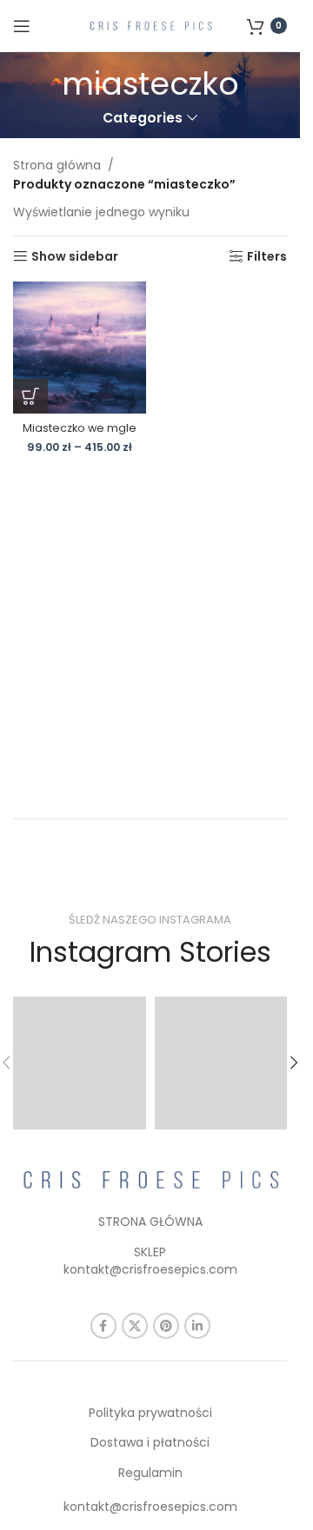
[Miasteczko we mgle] (79, 347)
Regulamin (150, 1472)
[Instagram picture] (79, 1063)
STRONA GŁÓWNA (150, 1221)
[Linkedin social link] (197, 1326)
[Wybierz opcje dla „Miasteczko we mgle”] (30, 396)
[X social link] (135, 1326)
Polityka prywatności (150, 1412)
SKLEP (150, 1252)
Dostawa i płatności (150, 1442)
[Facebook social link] (103, 1326)
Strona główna (57, 165)
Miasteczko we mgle (80, 428)
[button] (293, 1062)
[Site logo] (150, 24)
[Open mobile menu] (21, 26)
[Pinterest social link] (166, 1326)
